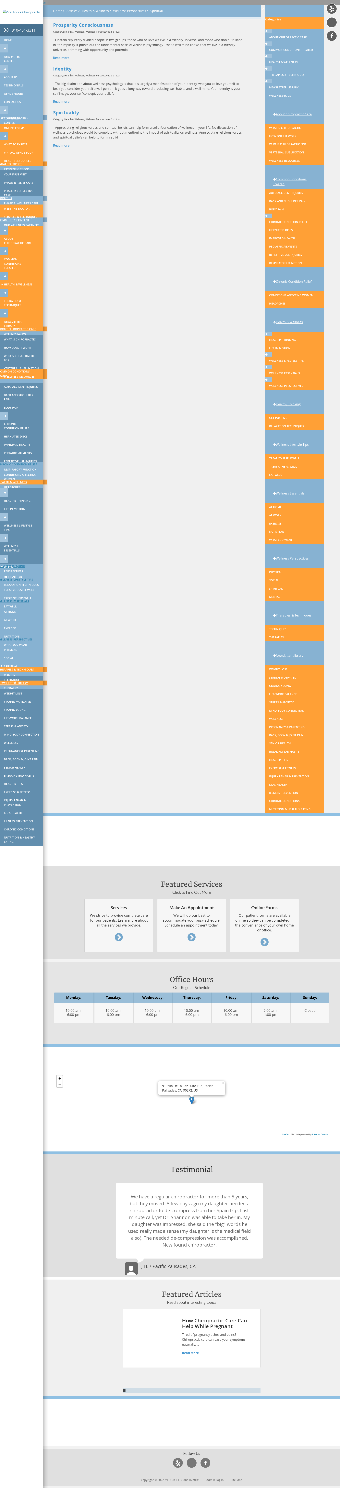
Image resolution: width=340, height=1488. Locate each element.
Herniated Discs (16, 436)
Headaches (12, 487)
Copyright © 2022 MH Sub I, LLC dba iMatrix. (170, 1480)
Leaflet (285, 1134)
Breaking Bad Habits (19, 775)
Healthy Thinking (17, 501)
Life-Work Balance (18, 718)
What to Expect (15, 144)
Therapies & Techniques (12, 303)
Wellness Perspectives (13, 569)
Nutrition (11, 636)
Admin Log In (215, 1480)
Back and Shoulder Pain (18, 397)
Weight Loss (13, 693)
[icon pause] (192, 1390)
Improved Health (17, 445)
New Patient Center (13, 59)
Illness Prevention (18, 821)
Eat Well (10, 606)
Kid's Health (13, 813)
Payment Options (17, 169)
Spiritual (11, 666)
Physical (10, 650)
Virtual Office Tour (18, 152)
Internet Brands (320, 1134)
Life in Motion (14, 509)
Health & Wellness (18, 284)
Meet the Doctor (17, 208)
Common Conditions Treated (12, 263)
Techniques (12, 680)
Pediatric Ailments (18, 453)
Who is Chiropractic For (19, 358)
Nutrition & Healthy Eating (19, 840)
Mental (9, 674)
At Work (10, 620)
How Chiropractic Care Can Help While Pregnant (214, 1323)
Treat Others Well (18, 598)
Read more (61, 58)
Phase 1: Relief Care (18, 182)
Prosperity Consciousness (83, 25)
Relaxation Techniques (21, 585)
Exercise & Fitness (17, 792)
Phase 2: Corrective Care (18, 193)
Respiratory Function (20, 469)
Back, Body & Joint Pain (21, 759)
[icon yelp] (331, 9)
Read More (190, 1353)
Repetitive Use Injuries (20, 461)
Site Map (236, 1480)
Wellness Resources (19, 376)
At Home (10, 612)
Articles (72, 11)
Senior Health (15, 767)
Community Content (12, 121)
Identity (62, 69)
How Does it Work (17, 348)
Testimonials (14, 85)
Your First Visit (15, 174)
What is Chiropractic (20, 339)
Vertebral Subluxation (21, 368)
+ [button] (59, 1078)
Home (8, 40)
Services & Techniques (20, 217)
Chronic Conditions (19, 829)
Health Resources (17, 161)
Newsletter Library (12, 324)
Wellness (11, 743)
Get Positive (13, 576)
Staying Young (15, 710)
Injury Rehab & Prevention (15, 802)
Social (9, 658)
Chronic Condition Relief (16, 426)
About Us (11, 77)
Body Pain (11, 407)
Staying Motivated (17, 702)
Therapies (11, 688)
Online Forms (14, 128)
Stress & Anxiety (16, 726)
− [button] (59, 1084)
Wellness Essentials (12, 548)
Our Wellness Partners (21, 225)
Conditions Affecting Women (20, 477)
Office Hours (13, 93)
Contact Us (12, 102)
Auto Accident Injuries (21, 387)
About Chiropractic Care (17, 241)
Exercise (10, 628)
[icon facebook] (331, 36)
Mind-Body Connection (21, 734)
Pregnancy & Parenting (21, 751)
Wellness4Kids (15, 334)
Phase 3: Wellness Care (21, 203)
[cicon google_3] (331, 22)
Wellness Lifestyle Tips (18, 528)
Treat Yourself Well (19, 590)
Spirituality (66, 113)
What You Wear (15, 645)
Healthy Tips (13, 784)
